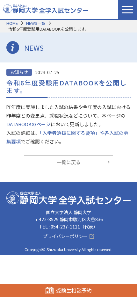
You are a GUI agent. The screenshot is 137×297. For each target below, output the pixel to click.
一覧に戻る (69, 162)
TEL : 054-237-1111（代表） (68, 226)
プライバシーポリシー (65, 236)
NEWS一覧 (36, 23)
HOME (12, 23)
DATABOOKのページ (28, 124)
